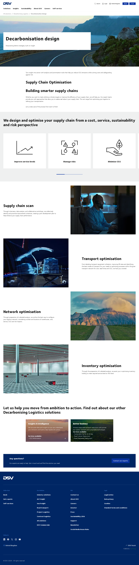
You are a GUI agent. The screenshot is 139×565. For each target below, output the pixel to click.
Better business (80, 423)
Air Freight (41, 499)
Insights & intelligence (38, 423)
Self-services (8, 503)
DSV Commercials (43, 525)
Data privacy (109, 499)
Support (74, 520)
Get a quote (7, 499)
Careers (47, 8)
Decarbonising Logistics (21, 14)
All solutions (7, 14)
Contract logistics (43, 516)
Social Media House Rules (80, 529)
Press (72, 512)
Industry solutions (44, 495)
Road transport (42, 507)
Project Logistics (43, 512)
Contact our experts (120, 460)
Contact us (75, 495)
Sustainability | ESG (78, 516)
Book (125, 3)
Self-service (57, 8)
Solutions (6, 8)
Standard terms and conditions (115, 507)
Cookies (107, 503)
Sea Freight (41, 503)
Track (132, 3)
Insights (16, 8)
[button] (60, 174)
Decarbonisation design (39, 14)
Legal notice (108, 495)
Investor (74, 507)
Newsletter (75, 525)
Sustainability (26, 8)
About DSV (38, 8)
